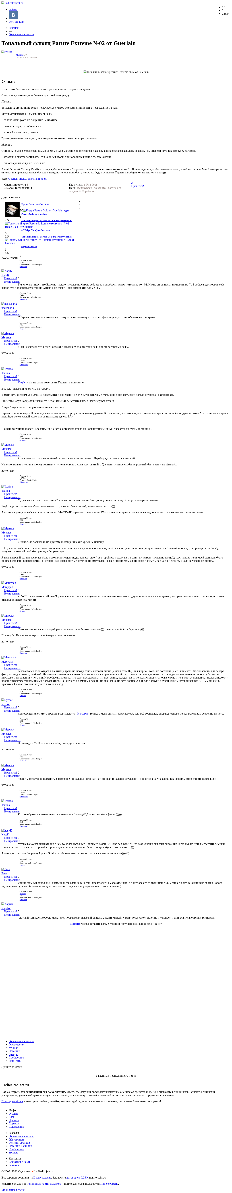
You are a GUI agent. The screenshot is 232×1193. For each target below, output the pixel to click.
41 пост (23, 329)
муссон (5, 704)
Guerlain (13, 178)
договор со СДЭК (77, 1177)
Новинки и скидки (20, 1145)
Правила (14, 1120)
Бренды (13, 1054)
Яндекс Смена (109, 1183)
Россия (23, 894)
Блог (11, 1116)
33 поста (23, 299)
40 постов (24, 365)
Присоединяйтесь (12, 1101)
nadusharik (7, 307)
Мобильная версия (12, 1189)
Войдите (75, 923)
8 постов (23, 578)
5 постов (23, 900)
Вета (4, 873)
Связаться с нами (19, 1161)
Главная (13, 27)
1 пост (22, 865)
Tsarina (5, 373)
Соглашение (16, 1126)
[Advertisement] (116, 982)
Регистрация (16, 21)
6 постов (23, 267)
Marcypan (7, 587)
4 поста (23, 696)
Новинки (14, 1051)
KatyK (5, 275)
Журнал (13, 1047)
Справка (14, 1123)
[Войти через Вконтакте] (13, 18)
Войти (13, 9)
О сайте (13, 1113)
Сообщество (16, 1057)
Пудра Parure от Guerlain (35, 204)
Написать (14, 1060)
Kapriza (6, 908)
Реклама (14, 1165)
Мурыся (20, 55)
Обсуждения (16, 1044)
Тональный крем (36, 178)
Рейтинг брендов (19, 1142)
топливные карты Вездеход (44, 1183)
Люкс (22, 178)
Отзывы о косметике (21, 34)
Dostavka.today (42, 1177)
